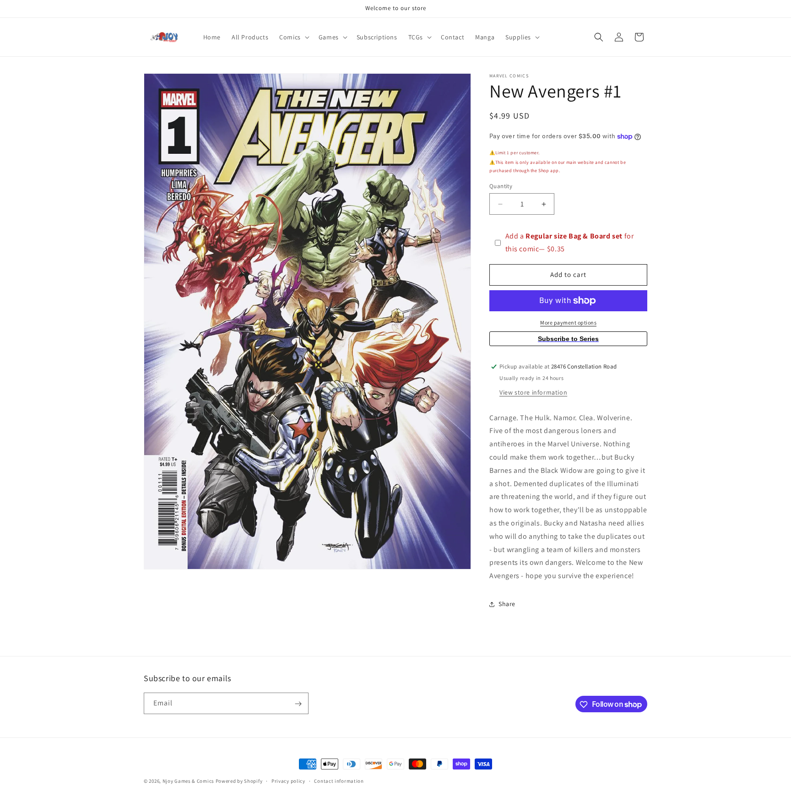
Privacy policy (288, 780)
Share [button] (506, 604)
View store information (533, 392)
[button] (293, 37)
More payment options (568, 322)
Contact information (338, 780)
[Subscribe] (298, 704)
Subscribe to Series (568, 338)
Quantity (500, 186)
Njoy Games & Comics (189, 781)
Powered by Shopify (239, 781)
